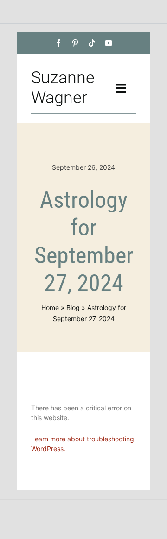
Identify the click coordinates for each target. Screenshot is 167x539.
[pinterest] (75, 43)
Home (50, 307)
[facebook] (58, 43)
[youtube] (108, 43)
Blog (73, 307)
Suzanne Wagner (63, 87)
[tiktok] (92, 43)
